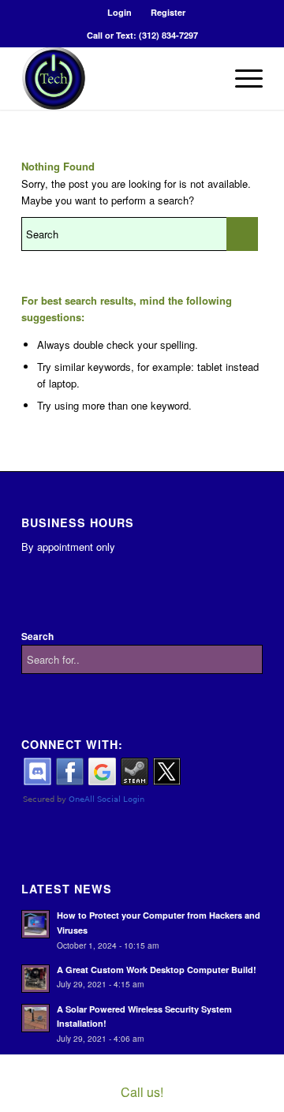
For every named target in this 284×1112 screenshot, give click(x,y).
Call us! (142, 1092)
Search (37, 636)
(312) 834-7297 (168, 35)
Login (119, 12)
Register (168, 12)
